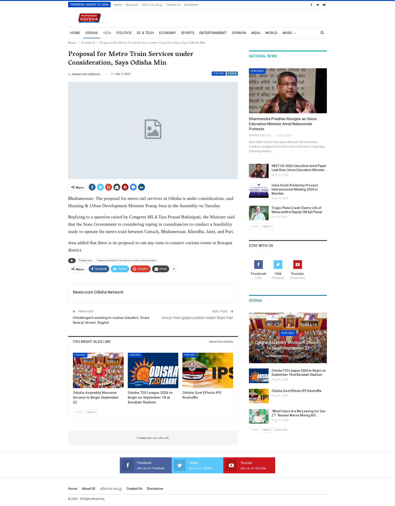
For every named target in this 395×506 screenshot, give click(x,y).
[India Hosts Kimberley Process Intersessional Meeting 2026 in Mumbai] (259, 190)
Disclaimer (191, 5)
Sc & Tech (145, 33)
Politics (124, 33)
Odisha (91, 33)
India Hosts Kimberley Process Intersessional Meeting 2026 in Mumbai (295, 189)
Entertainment (213, 33)
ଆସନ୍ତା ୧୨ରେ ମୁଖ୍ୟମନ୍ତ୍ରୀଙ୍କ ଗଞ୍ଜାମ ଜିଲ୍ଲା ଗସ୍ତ (197, 318)
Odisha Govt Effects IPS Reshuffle (296, 391)
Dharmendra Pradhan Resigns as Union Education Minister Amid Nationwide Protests (283, 124)
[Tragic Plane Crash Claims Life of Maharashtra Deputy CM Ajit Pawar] (259, 213)
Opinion (239, 33)
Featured (218, 73)
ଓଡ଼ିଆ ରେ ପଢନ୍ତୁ (152, 5)
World (271, 33)
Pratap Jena (85, 260)
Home (118, 5)
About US (132, 5)
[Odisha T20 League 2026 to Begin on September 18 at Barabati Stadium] (153, 370)
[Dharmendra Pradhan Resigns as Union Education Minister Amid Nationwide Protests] (288, 91)
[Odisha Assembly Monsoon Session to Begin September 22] (98, 370)
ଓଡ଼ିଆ (107, 33)
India (255, 33)
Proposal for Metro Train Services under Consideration (126, 260)
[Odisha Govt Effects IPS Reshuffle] (207, 370)
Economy (167, 33)
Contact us (173, 5)
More (287, 33)
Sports (187, 33)
